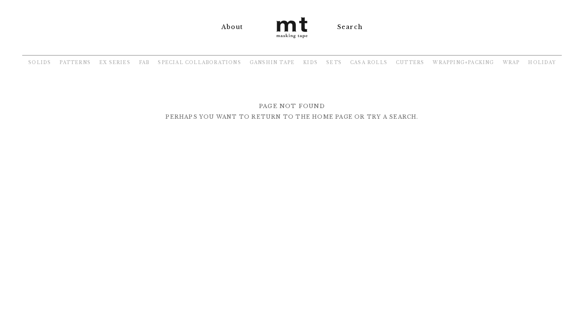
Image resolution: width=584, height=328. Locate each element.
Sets (334, 62)
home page (332, 117)
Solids (39, 62)
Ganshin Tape (272, 62)
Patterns (75, 62)
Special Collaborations (199, 62)
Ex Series (114, 62)
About (232, 27)
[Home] (292, 39)
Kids (310, 62)
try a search (391, 117)
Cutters (410, 62)
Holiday (541, 62)
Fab (144, 62)
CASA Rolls (368, 62)
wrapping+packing (463, 62)
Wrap (511, 62)
